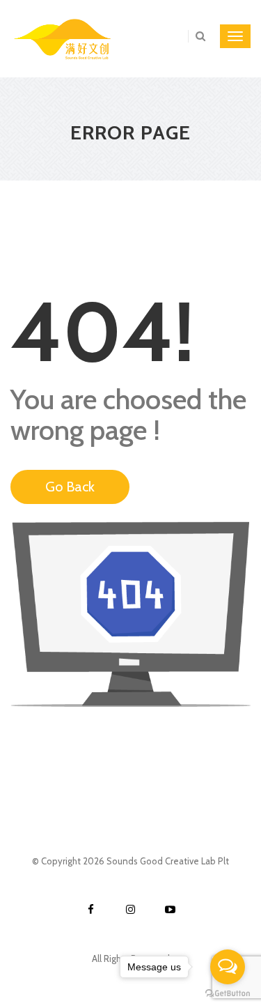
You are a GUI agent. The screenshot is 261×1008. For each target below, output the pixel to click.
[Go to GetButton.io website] (227, 993)
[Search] (196, 36)
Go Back (70, 486)
